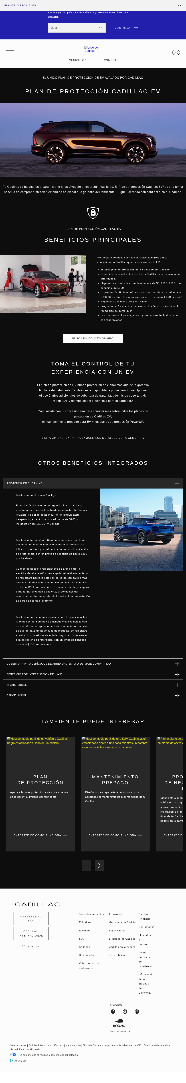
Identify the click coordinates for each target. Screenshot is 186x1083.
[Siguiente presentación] (99, 865)
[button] (163, 186)
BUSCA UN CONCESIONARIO (93, 338)
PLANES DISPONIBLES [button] (20, 5)
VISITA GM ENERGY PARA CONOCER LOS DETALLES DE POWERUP (89, 437)
